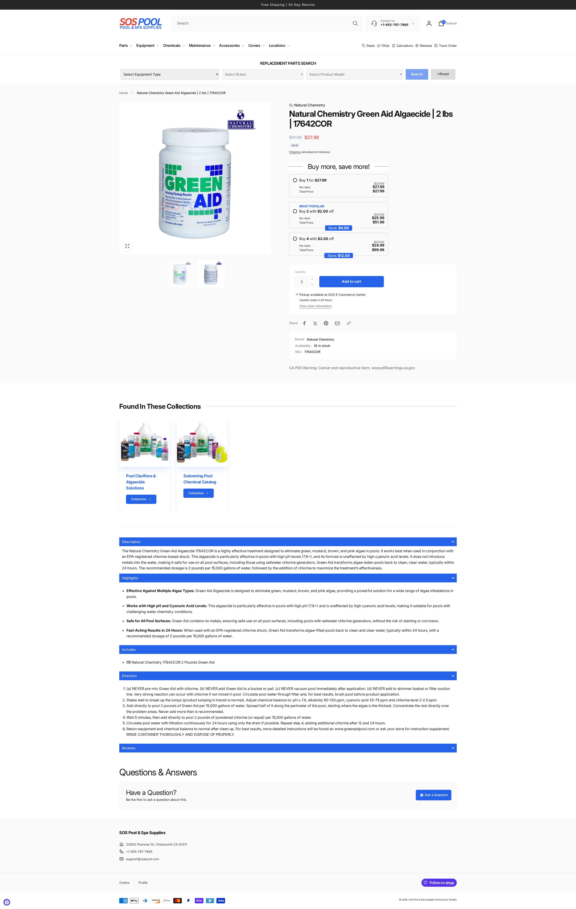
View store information (315, 306)
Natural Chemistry (307, 105)
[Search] (355, 23)
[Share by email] (337, 323)
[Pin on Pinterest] (326, 323)
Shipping (294, 152)
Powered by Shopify (446, 899)
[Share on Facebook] (304, 323)
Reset (443, 74)
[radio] (338, 185)
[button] (448, 23)
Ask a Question (436, 795)
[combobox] (267, 23)
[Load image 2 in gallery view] (211, 273)
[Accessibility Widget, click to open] (6, 902)
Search (417, 74)
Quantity (300, 271)
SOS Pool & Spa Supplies (421, 899)
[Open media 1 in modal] (195, 178)
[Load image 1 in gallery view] (180, 273)
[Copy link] (348, 323)
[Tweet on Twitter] (315, 323)
